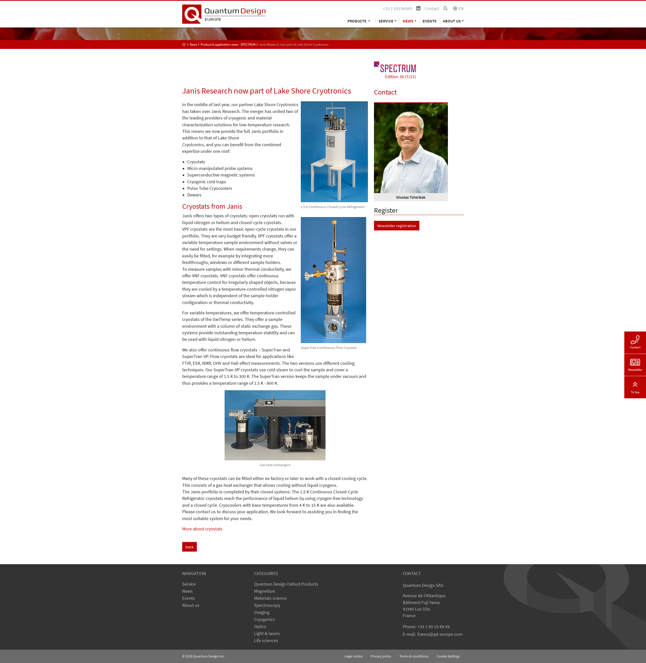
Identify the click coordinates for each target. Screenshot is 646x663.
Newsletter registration (396, 225)
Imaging (262, 612)
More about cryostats (202, 529)
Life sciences (266, 640)
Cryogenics (264, 619)
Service (189, 584)
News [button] (408, 20)
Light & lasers (267, 633)
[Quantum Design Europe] (184, 44)
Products (357, 20)
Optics (260, 626)
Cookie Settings (448, 656)
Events (430, 20)
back (189, 546)
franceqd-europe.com (440, 634)
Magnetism (264, 591)
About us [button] (452, 20)
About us (190, 605)
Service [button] (386, 20)
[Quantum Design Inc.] (223, 13)
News (187, 591)
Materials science (270, 598)
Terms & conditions (413, 656)
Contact (431, 8)
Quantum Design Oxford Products (286, 584)
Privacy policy (381, 656)
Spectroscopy (267, 605)
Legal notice (353, 656)
